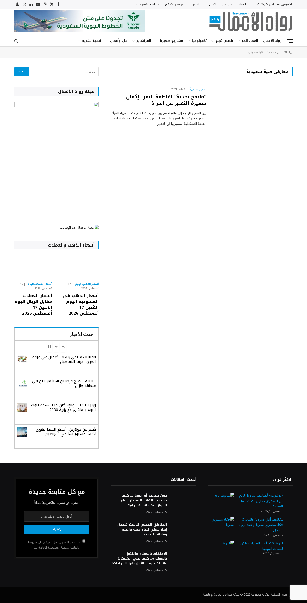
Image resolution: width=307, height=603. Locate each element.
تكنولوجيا (199, 40)
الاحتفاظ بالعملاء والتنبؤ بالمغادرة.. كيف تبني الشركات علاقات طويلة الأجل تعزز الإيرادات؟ (139, 558)
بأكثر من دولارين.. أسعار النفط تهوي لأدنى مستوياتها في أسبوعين (66, 432)
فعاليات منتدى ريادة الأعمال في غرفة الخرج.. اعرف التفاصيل (64, 359)
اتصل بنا (211, 4)
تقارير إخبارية (198, 89)
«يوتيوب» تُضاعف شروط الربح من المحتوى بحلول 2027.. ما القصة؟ (261, 501)
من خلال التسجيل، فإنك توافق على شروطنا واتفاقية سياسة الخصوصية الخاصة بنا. (54, 544)
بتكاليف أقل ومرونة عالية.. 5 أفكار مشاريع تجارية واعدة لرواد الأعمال (261, 525)
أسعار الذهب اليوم (87, 284)
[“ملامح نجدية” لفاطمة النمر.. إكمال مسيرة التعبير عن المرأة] (252, 111)
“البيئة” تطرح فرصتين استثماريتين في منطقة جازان (64, 383)
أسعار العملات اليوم (39, 284)
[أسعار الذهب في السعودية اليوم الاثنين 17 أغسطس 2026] (79, 267)
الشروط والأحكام (175, 4)
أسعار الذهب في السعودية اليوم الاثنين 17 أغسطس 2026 (80, 304)
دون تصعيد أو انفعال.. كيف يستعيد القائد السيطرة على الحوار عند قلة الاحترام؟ (143, 500)
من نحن (227, 4)
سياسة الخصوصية (147, 4)
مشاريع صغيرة (171, 40)
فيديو (196, 4)
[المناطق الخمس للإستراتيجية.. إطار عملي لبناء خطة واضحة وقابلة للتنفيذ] (183, 531)
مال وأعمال (119, 40)
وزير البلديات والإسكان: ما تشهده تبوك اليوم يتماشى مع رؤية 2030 (63, 407)
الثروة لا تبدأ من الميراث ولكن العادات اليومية (261, 546)
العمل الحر (250, 40)
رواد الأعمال (272, 40)
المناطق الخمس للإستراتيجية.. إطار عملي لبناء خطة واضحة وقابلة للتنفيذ (142, 529)
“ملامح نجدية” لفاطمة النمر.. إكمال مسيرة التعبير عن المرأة (166, 100)
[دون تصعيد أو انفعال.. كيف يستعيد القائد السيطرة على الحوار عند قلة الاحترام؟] (183, 502)
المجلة (243, 4)
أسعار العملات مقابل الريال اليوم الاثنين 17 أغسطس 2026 (33, 304)
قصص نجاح (224, 40)
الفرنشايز (143, 40)
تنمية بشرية (91, 40)
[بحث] (16, 41)
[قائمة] (290, 41)
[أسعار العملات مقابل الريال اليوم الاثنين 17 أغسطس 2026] (33, 267)
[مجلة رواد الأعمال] (251, 22)
